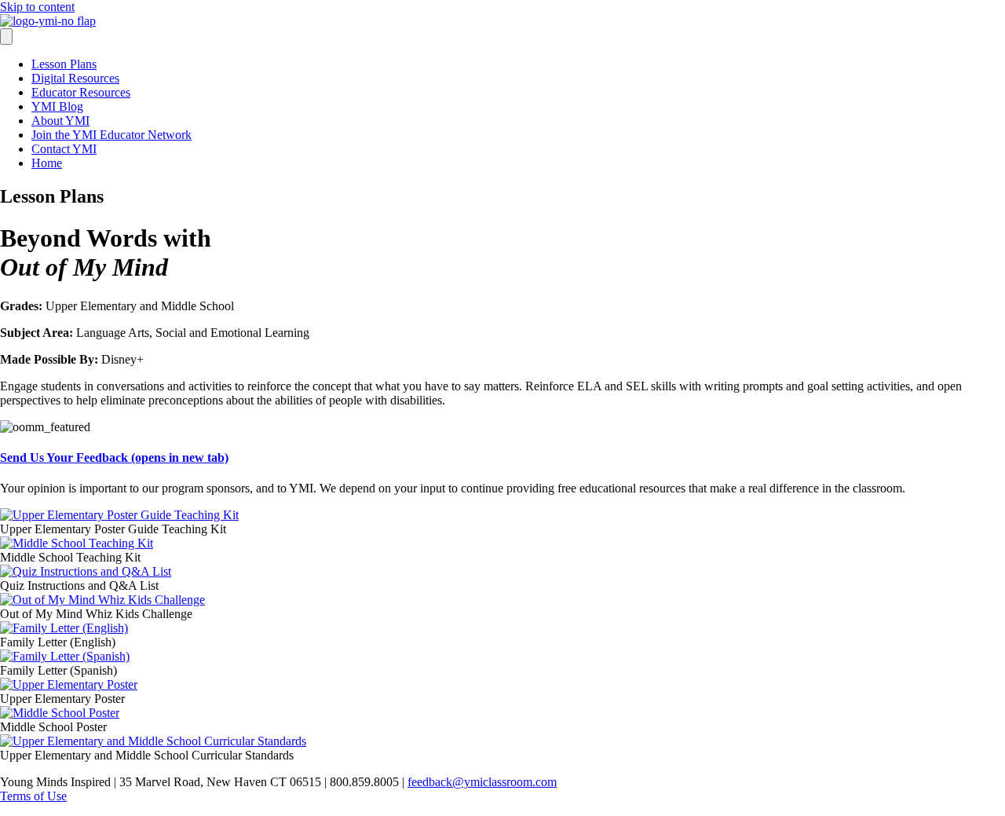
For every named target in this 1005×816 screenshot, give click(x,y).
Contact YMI (64, 149)
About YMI (60, 120)
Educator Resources (80, 92)
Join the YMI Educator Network (111, 134)
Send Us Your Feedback (114, 457)
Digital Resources (75, 78)
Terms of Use (33, 796)
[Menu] (6, 36)
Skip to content (37, 6)
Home (46, 163)
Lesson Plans (64, 64)
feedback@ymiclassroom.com (482, 782)
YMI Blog (57, 106)
